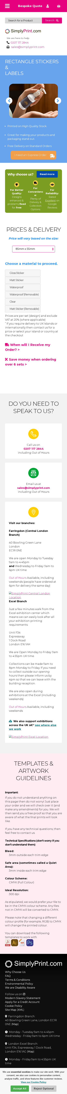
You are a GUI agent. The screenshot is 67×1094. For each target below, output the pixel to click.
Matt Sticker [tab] (17, 280)
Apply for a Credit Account (22, 1002)
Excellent (50, 200)
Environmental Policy (19, 983)
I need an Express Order (30, 155)
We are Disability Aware (20, 987)
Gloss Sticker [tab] (17, 273)
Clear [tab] (13, 301)
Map (15, 1024)
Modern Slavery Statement (22, 998)
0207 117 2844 (20, 43)
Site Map (10, 1009)
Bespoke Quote (30, 6)
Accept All (19, 1088)
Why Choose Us (15, 972)
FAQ (8, 975)
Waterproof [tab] (16, 287)
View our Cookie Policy (33, 1082)
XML (20, 1009)
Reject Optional (44, 1088)
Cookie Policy (13, 1005)
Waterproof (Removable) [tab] (24, 294)
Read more (47, 174)
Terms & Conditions (17, 979)
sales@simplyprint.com (27, 47)
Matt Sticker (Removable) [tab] (24, 308)
